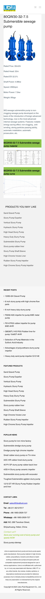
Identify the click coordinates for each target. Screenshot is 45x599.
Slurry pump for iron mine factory (17, 441)
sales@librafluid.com (18, 503)
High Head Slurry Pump (14, 232)
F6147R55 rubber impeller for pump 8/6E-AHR (20, 324)
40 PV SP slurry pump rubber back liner (20, 465)
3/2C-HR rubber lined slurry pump (18, 460)
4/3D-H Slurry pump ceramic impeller (19, 469)
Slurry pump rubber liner (14, 246)
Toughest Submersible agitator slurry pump (22, 479)
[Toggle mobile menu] (40, 7)
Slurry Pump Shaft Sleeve (15, 251)
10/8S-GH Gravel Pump (15, 296)
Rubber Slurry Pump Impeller (16, 261)
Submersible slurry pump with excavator (21, 474)
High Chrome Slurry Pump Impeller (18, 265)
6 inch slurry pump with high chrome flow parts (22, 302)
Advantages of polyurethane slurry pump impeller (22, 349)
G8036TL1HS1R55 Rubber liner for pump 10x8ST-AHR (20, 332)
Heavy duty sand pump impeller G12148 (22, 356)
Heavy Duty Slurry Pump (14, 237)
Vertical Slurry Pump (12, 222)
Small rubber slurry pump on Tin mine (20, 455)
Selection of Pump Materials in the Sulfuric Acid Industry (19, 341)
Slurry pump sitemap (12, 542)
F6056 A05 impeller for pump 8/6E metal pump (22, 316)
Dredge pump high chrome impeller (19, 450)
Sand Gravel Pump (12, 213)
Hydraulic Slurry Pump (13, 227)
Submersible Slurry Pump (14, 241)
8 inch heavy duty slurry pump (17, 310)
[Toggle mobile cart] (35, 7)
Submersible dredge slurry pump (17, 446)
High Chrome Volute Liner (15, 256)
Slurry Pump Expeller (13, 218)
